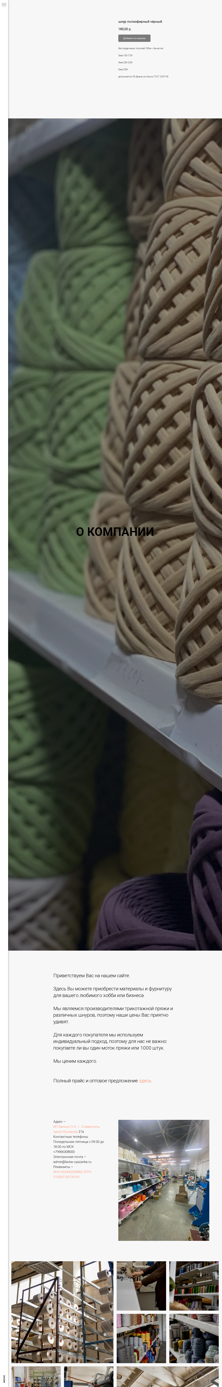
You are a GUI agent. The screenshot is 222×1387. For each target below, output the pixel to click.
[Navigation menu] (4, 4)
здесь (145, 1080)
